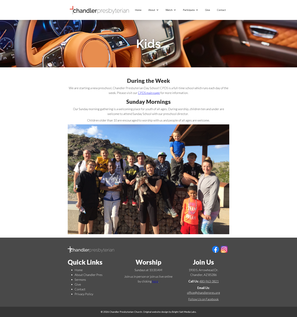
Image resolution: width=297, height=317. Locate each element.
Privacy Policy (84, 294)
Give (207, 9)
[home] (99, 10)
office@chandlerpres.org (203, 292)
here (155, 281)
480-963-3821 (209, 281)
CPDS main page (149, 93)
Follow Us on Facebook (203, 299)
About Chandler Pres (88, 275)
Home (138, 9)
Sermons (80, 279)
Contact (221, 9)
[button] (153, 10)
